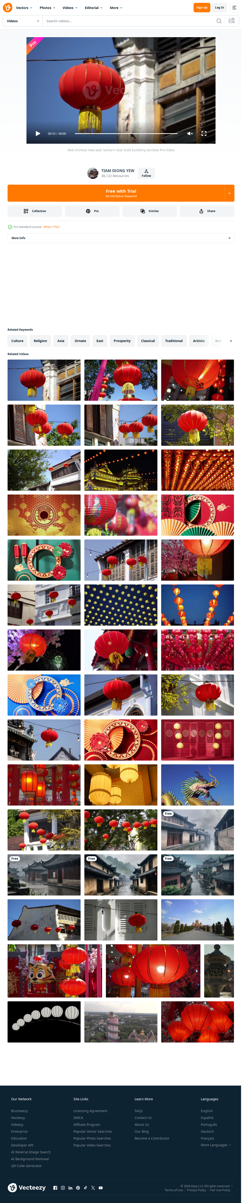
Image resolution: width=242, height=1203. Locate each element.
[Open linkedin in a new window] (70, 1188)
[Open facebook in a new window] (55, 1188)
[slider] (124, 133)
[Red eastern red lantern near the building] (197, 695)
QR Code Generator (26, 1165)
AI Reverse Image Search (30, 1152)
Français (204, 1138)
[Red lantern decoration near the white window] (120, 919)
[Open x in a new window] (93, 1188)
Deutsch (204, 1131)
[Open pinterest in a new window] (78, 1188)
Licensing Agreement (90, 1111)
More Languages (211, 1145)
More (114, 7)
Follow (144, 176)
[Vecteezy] (7, 7)
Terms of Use (170, 1190)
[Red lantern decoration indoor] (197, 380)
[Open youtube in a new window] (101, 1188)
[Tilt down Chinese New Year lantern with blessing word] (197, 605)
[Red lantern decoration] (44, 785)
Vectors (22, 7)
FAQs (138, 1111)
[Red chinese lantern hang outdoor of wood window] (120, 560)
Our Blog (141, 1131)
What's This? (51, 227)
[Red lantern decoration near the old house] (120, 425)
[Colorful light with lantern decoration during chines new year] (120, 470)
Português (206, 1124)
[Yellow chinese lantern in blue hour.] (120, 605)
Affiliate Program (86, 1124)
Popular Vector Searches (92, 1131)
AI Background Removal (29, 1159)
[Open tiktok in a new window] (85, 1188)
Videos (68, 7)
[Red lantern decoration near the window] (197, 425)
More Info (18, 238)
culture (17, 341)
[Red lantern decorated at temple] (197, 470)
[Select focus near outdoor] (120, 695)
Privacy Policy (193, 1190)
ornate (80, 341)
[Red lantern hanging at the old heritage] (44, 919)
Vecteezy (17, 1117)
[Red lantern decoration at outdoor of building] (44, 605)
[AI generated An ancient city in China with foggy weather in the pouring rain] (197, 830)
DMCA (78, 1117)
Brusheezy (19, 1111)
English (204, 1111)
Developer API (22, 1145)
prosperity (122, 341)
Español (204, 1117)
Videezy (17, 1124)
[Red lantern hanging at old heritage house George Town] (44, 470)
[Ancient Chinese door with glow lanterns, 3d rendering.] (197, 740)
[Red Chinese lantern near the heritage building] (120, 650)
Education (18, 1138)
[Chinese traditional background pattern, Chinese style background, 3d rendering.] (197, 515)
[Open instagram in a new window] (63, 1188)
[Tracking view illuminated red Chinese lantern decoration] (153, 971)
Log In (216, 7)
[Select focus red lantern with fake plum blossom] (197, 560)
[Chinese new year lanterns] (120, 515)
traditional (174, 341)
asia (60, 341)
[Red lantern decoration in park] (120, 380)
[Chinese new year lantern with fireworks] (44, 650)
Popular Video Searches (91, 1145)
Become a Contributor (151, 1138)
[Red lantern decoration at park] (55, 971)
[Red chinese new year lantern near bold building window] (44, 380)
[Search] (215, 21)
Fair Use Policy (217, 1190)
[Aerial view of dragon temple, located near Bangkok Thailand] (120, 1022)
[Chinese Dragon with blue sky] (197, 785)
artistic (199, 341)
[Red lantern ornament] (197, 1022)
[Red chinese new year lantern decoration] (44, 425)
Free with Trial (119, 193)
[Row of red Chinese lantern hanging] (120, 830)
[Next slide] (223, 341)
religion (40, 341)
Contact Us (142, 1117)
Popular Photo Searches (92, 1138)
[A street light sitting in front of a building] (219, 971)
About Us (141, 1124)
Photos (45, 7)
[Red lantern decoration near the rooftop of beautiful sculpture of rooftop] (44, 740)
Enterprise (19, 1131)
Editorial (92, 7)
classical (148, 341)
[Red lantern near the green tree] (44, 830)
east (99, 341)
